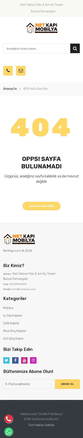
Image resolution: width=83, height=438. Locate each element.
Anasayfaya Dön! (41, 206)
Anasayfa (10, 89)
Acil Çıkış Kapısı (13, 338)
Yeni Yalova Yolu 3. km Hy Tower (41, 5)
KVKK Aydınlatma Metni (40, 419)
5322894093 (18, 284)
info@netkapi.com (23, 289)
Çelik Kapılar (11, 323)
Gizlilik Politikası (50, 414)
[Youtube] (24, 360)
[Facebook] (15, 360)
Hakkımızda (28, 414)
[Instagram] (33, 360)
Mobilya (8, 308)
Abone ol (67, 384)
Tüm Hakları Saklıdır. (41, 425)
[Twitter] (6, 360)
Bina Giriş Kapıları (14, 331)
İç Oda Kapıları (12, 315)
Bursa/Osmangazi (43, 11)
